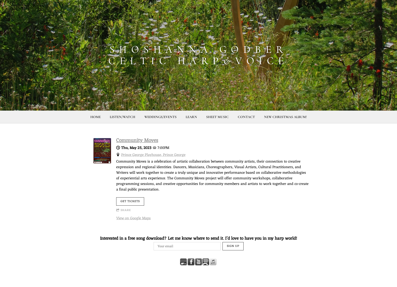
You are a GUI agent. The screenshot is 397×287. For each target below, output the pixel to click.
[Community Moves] (102, 162)
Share (126, 210)
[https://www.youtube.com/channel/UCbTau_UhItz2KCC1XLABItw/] (198, 262)
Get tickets (130, 201)
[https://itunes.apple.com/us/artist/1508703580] (213, 262)
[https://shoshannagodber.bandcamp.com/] (183, 262)
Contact (246, 117)
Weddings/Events (160, 117)
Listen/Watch (122, 117)
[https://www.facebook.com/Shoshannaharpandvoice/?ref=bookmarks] (191, 262)
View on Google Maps (133, 218)
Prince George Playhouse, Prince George (153, 155)
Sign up (233, 246)
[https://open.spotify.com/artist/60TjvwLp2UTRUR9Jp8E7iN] (206, 262)
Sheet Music (217, 117)
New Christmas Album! (285, 117)
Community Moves (137, 140)
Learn (191, 117)
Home (95, 117)
